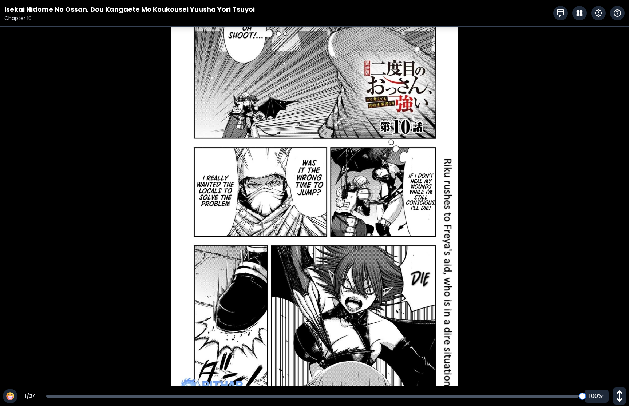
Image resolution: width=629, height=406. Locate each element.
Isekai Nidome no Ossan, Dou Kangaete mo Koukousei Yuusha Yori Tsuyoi (129, 9)
